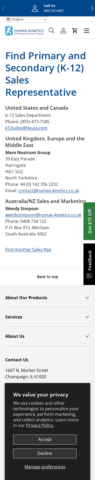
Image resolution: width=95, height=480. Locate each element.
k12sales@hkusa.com (26, 128)
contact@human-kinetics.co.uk (48, 190)
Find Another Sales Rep (28, 249)
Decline (44, 453)
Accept (45, 439)
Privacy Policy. (40, 425)
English (17, 19)
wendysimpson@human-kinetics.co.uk (43, 215)
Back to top (47, 276)
